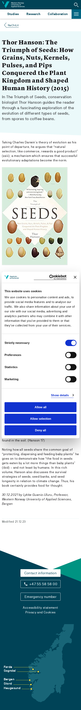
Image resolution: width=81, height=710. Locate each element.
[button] (76, 4)
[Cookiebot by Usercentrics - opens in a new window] (50, 277)
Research (33, 14)
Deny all (40, 430)
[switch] (70, 355)
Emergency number (40, 597)
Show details (60, 395)
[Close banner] (75, 277)
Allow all (40, 407)
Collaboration (58, 14)
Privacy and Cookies (40, 612)
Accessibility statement (40, 607)
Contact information (40, 573)
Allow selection (40, 418)
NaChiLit (13, 25)
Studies (13, 14)
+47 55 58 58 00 (43, 584)
